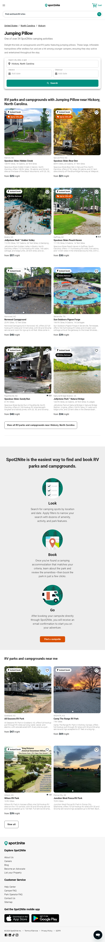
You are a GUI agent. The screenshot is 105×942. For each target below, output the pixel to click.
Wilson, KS (9, 795)
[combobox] (52, 63)
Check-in (11, 70)
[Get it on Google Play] (45, 919)
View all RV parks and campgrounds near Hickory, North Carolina (41, 425)
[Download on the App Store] (17, 918)
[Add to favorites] (47, 112)
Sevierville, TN (59, 317)
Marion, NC (9, 158)
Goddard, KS (9, 716)
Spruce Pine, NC (60, 158)
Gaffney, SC (59, 237)
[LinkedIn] (10, 935)
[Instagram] (17, 935)
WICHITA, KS (59, 716)
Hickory (42, 25)
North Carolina (28, 25)
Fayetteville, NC (11, 396)
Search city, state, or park (17, 60)
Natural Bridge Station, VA (65, 396)
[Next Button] (48, 689)
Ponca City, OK (60, 795)
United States (11, 25)
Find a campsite (52, 639)
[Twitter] (13, 935)
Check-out (58, 70)
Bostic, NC (8, 237)
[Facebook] (6, 935)
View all (11, 824)
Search (54, 83)
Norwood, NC (10, 317)
